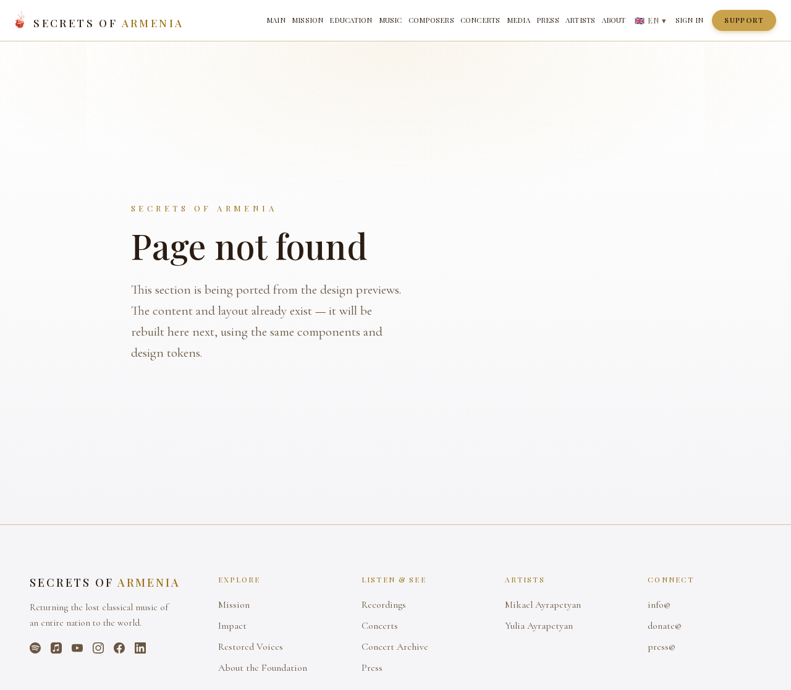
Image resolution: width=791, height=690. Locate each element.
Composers (431, 20)
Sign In (689, 20)
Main (276, 20)
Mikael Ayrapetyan (543, 604)
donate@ (665, 626)
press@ (661, 647)
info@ (659, 604)
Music (390, 20)
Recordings (384, 604)
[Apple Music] (56, 648)
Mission (308, 20)
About (614, 20)
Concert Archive (395, 647)
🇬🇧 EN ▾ (651, 20)
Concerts (480, 20)
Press (547, 20)
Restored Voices (250, 647)
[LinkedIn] (140, 648)
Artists (580, 20)
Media (518, 20)
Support (744, 20)
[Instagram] (98, 648)
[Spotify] (35, 648)
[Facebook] (119, 648)
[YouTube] (77, 648)
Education (350, 20)
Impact (232, 626)
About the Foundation (262, 668)
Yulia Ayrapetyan (539, 626)
